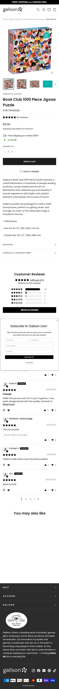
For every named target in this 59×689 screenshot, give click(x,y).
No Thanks (29, 362)
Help (6, 587)
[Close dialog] (57, 320)
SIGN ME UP (29, 357)
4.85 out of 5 (37, 280)
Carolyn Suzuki (12, 94)
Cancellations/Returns (17, 253)
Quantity (8, 146)
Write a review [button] (29, 310)
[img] (9, 389)
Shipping (7, 128)
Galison (8, 605)
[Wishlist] (49, 10)
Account (9, 596)
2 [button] (25, 499)
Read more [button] (9, 404)
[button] (9, 117)
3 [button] (30, 499)
